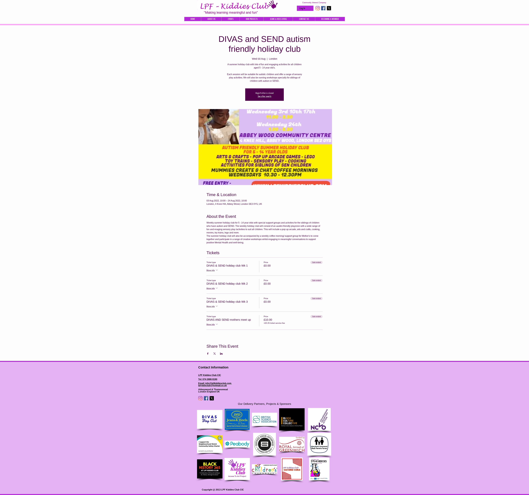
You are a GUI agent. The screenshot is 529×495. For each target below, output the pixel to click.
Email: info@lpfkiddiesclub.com (215, 383)
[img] (209, 419)
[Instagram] (317, 8)
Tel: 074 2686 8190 (207, 379)
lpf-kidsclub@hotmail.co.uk (212, 385)
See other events (264, 96)
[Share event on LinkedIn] (221, 353)
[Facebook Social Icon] (323, 8)
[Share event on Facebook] (208, 353)
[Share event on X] (214, 353)
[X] (329, 8)
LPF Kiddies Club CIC (209, 375)
